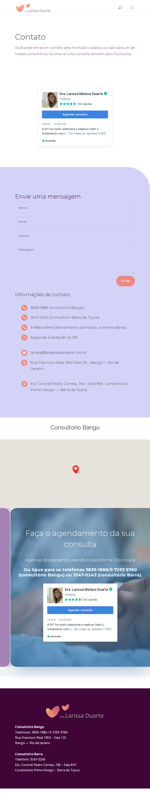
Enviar (125, 281)
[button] (77, 469)
